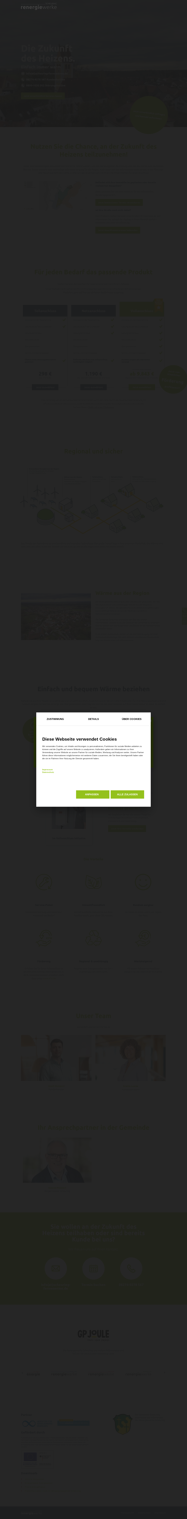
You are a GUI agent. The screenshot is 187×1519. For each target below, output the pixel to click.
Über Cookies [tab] (131, 719)
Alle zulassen (127, 794)
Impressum (47, 769)
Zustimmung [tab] (55, 719)
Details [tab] (93, 719)
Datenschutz (48, 772)
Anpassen (92, 794)
